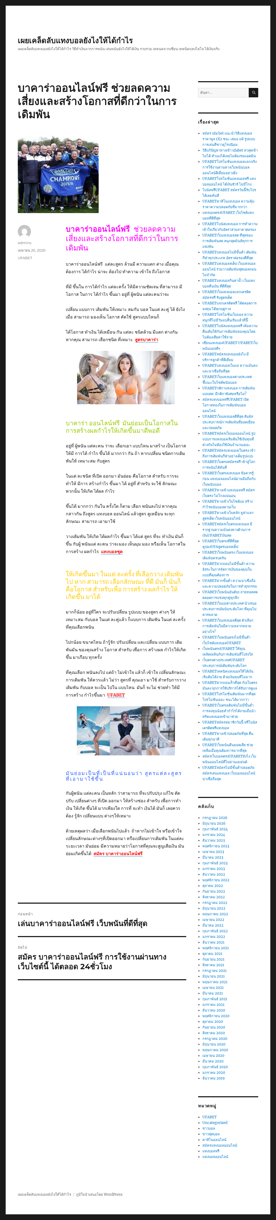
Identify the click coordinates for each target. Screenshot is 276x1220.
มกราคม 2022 (213, 936)
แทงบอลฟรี (210, 1151)
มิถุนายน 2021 (213, 976)
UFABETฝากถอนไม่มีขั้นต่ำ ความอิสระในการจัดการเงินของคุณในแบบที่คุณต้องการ (228, 569)
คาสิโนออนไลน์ (214, 1139)
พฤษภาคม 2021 (214, 982)
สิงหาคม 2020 (213, 1033)
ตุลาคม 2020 (212, 1021)
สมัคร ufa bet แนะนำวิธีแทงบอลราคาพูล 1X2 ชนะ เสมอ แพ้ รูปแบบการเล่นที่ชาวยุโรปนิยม (228, 139)
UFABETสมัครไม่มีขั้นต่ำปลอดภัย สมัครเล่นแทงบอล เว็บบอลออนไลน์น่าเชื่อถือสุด (228, 773)
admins (24, 243)
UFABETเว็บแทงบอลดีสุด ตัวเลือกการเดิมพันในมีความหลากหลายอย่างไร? (227, 626)
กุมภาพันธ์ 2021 (214, 999)
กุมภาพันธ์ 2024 (215, 829)
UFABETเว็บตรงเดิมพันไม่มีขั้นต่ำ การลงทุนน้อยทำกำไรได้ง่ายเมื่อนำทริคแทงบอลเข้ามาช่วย (229, 711)
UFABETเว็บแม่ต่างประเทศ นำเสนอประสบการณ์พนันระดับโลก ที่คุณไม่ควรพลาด (229, 609)
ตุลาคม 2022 (212, 885)
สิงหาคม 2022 (213, 897)
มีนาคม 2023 (212, 857)
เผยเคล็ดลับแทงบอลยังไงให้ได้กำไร (75, 40)
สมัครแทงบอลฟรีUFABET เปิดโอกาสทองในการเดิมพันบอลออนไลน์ (225, 405)
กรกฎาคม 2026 (214, 817)
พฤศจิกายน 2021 (215, 948)
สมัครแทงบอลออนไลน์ (219, 1145)
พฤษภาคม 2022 (215, 914)
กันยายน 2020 (213, 1027)
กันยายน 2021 (213, 959)
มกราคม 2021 (213, 1004)
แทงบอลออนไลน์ (215, 1156)
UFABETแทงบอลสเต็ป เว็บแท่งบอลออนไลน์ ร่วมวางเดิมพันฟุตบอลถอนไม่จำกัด (229, 269)
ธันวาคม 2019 (213, 1078)
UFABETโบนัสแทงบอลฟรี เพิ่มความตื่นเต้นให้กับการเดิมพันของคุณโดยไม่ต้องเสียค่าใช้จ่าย (230, 332)
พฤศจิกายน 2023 (215, 846)
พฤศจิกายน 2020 (215, 1016)
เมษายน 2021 (213, 987)
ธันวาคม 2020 (213, 1010)
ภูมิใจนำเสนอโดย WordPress (99, 1194)
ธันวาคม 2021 (213, 942)
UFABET (25, 258)
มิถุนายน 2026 (214, 823)
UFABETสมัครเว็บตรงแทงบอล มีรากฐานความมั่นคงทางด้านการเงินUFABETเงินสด (227, 530)
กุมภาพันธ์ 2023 (214, 863)
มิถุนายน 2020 (213, 1044)
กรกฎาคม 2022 (214, 902)
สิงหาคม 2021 (213, 965)
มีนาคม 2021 (212, 993)
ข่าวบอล (208, 1128)
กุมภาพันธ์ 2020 (215, 1067)
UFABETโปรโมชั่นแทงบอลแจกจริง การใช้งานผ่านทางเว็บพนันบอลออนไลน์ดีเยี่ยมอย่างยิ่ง (229, 167)
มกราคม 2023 (213, 868)
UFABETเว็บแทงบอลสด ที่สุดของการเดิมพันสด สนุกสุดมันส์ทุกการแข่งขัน (227, 241)
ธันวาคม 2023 (213, 840)
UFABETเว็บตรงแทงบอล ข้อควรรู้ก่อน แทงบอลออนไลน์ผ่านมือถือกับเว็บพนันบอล (229, 479)
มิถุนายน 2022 (213, 908)
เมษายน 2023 (213, 851)
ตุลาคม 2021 (212, 953)
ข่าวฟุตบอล (211, 1134)
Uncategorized (214, 1122)
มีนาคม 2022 (212, 925)
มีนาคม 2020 (212, 1061)
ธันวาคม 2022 (213, 874)
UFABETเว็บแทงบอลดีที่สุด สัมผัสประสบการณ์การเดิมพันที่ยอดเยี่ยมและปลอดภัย (228, 422)
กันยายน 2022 (213, 891)
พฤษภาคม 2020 (215, 1050)
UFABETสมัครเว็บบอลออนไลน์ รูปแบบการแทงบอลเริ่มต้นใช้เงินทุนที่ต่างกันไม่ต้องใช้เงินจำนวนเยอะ (228, 439)
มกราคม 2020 (213, 1072)
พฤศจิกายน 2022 (215, 880)
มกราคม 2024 (213, 834)
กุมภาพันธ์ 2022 (215, 931)
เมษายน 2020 (213, 1055)
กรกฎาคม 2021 (214, 970)
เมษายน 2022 (213, 919)
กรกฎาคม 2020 (214, 1038)
